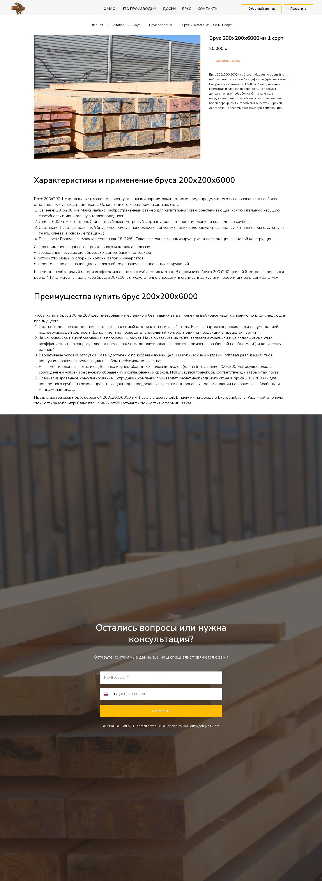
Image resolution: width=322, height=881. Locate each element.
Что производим (139, 8)
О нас (109, 8)
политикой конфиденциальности (196, 726)
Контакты (208, 8)
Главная (97, 25)
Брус (136, 25)
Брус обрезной (161, 25)
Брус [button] (186, 8)
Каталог (118, 25)
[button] (261, 8)
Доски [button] (169, 8)
